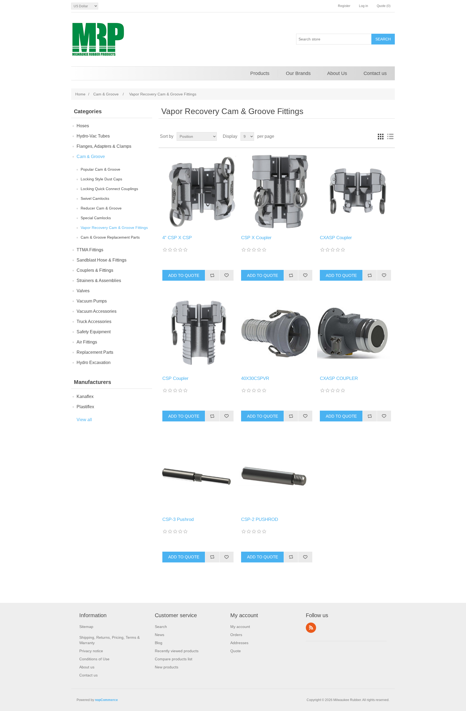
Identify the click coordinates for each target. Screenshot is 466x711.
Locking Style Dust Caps (101, 179)
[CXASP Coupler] (355, 191)
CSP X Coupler (256, 237)
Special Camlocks (96, 218)
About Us (337, 73)
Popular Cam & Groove (100, 169)
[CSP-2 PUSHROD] (276, 473)
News (159, 635)
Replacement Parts (95, 352)
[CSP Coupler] (198, 332)
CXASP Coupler (336, 237)
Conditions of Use (94, 659)
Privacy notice (91, 651)
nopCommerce (106, 700)
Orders (236, 635)
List (390, 136)
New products (166, 667)
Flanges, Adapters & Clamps (104, 146)
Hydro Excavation (94, 362)
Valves (83, 290)
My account (240, 626)
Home (80, 94)
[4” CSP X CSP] (198, 191)
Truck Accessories (94, 321)
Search (161, 626)
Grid (380, 136)
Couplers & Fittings (95, 270)
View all (84, 419)
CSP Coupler (175, 378)
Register (344, 6)
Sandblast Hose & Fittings (101, 260)
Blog (158, 643)
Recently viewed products (176, 651)
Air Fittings (87, 342)
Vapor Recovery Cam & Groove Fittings (114, 227)
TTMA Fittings (90, 250)
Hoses (83, 125)
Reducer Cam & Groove (101, 208)
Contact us (375, 73)
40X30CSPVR (255, 378)
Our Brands (298, 73)
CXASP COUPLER (339, 378)
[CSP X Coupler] (276, 191)
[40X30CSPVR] (276, 332)
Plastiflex (85, 406)
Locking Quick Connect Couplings (109, 189)
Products (259, 73)
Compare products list (173, 659)
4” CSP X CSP (177, 237)
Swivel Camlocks (95, 198)
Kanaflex (85, 396)
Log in (363, 6)
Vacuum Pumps (92, 301)
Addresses (239, 643)
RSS (311, 628)
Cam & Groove (91, 156)
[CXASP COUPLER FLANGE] (355, 332)
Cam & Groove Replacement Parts (110, 237)
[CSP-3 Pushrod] (198, 473)
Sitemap (86, 626)
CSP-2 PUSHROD (259, 519)
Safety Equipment (94, 331)
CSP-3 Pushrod (178, 519)
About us (86, 667)
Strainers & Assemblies (99, 280)
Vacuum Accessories (96, 311)
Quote (235, 651)
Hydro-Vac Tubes (93, 136)
